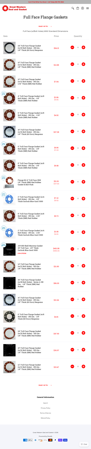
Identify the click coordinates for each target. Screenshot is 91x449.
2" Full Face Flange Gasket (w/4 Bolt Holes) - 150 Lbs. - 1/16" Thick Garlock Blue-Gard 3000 (31, 232)
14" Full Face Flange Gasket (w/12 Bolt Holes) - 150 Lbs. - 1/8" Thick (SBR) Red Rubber (29, 266)
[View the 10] (9, 65)
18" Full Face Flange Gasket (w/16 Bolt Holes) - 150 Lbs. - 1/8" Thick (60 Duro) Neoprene (30, 131)
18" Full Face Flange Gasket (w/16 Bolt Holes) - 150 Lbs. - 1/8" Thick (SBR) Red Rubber (29, 350)
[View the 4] (9, 98)
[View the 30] (9, 283)
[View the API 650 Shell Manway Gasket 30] (9, 249)
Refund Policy (45, 418)
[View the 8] (9, 165)
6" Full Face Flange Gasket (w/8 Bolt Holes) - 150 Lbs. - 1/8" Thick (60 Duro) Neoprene (31, 316)
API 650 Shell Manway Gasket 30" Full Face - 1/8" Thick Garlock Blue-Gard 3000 (30, 248)
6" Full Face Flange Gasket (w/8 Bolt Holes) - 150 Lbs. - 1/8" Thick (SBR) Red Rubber (31, 148)
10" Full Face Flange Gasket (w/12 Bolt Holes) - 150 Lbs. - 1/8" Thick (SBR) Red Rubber (29, 64)
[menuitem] (72, 8)
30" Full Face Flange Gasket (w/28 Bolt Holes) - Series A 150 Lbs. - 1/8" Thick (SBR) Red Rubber (30, 283)
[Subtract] (72, 47)
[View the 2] (9, 199)
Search (45, 403)
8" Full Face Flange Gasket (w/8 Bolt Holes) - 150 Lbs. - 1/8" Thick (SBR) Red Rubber (31, 165)
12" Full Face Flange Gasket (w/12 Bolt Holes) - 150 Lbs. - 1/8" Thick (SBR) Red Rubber (29, 367)
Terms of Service (45, 413)
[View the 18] (9, 132)
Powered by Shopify (45, 436)
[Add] (83, 47)
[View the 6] (9, 115)
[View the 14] (9, 266)
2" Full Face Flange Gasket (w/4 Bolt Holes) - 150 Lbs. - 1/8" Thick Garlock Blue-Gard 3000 (31, 199)
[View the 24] (9, 48)
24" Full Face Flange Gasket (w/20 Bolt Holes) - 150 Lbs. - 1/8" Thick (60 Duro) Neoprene (30, 47)
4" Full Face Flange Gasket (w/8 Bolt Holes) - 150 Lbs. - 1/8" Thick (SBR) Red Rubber (31, 98)
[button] (72, 8)
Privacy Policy (45, 408)
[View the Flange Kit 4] (9, 182)
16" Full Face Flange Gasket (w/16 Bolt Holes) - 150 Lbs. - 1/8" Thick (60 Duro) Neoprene (30, 299)
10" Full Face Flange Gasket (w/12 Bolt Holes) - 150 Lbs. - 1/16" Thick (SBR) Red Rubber (30, 81)
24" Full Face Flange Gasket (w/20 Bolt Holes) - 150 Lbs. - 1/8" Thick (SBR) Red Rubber (29, 333)
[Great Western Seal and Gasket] (14, 8)
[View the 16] (9, 300)
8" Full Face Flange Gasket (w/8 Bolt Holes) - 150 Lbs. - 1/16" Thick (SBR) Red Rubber (31, 215)
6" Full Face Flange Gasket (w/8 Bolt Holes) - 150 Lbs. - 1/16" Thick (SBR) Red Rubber (31, 115)
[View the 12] (9, 367)
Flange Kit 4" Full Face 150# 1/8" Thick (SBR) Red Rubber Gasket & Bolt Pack (29, 182)
